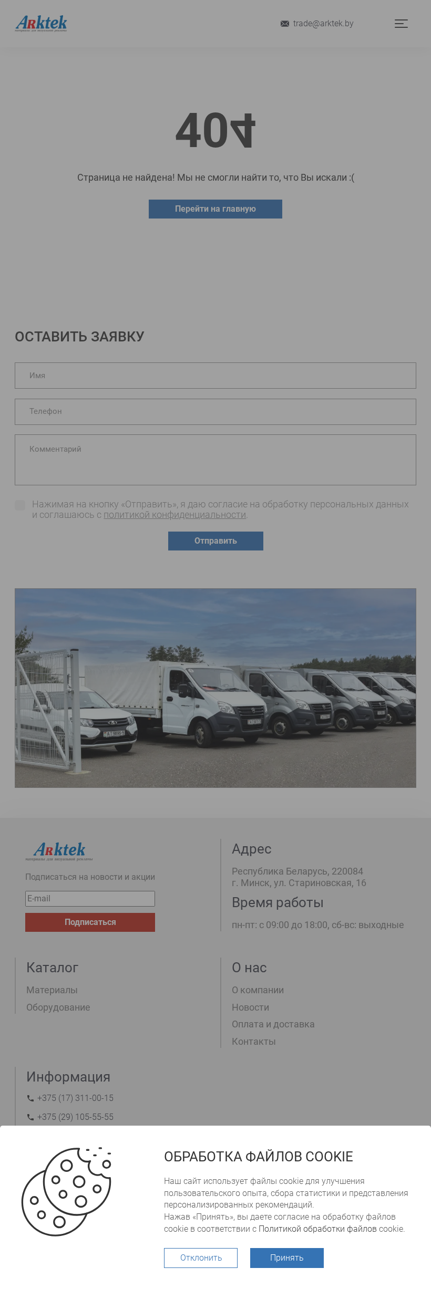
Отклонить (201, 1258)
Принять (287, 1258)
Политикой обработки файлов (318, 1229)
